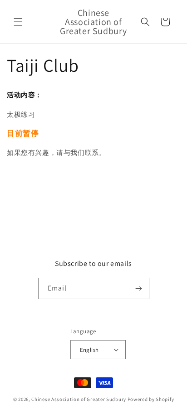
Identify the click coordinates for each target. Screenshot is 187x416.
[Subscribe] (139, 288)
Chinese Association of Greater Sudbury (78, 399)
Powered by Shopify (151, 399)
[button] (18, 22)
